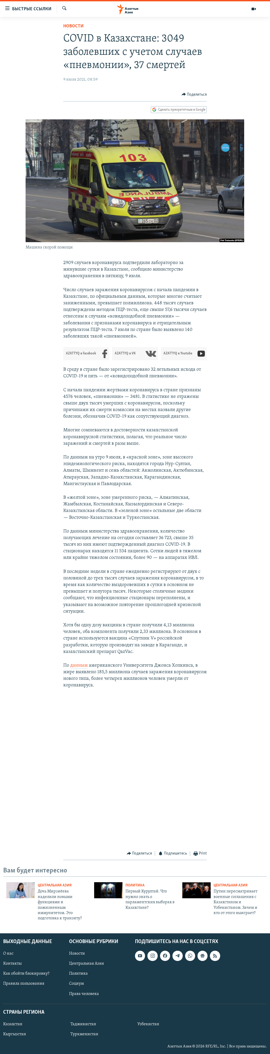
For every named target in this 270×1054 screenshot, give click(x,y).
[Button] (194, 94)
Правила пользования (23, 984)
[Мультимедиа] (254, 9)
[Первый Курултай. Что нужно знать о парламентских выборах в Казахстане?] (108, 890)
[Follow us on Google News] (202, 956)
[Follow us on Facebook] (165, 956)
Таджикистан (83, 1024)
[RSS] (215, 956)
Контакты (12, 964)
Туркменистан (84, 1034)
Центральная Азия (55, 885)
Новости (73, 26)
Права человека (84, 994)
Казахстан (12, 1024)
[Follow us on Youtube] (140, 956)
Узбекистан (148, 1024)
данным (79, 665)
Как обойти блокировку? (26, 974)
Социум (76, 984)
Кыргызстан (14, 1034)
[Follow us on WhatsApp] (190, 956)
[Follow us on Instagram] (152, 956)
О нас (8, 953)
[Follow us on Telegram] (177, 956)
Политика (135, 885)
